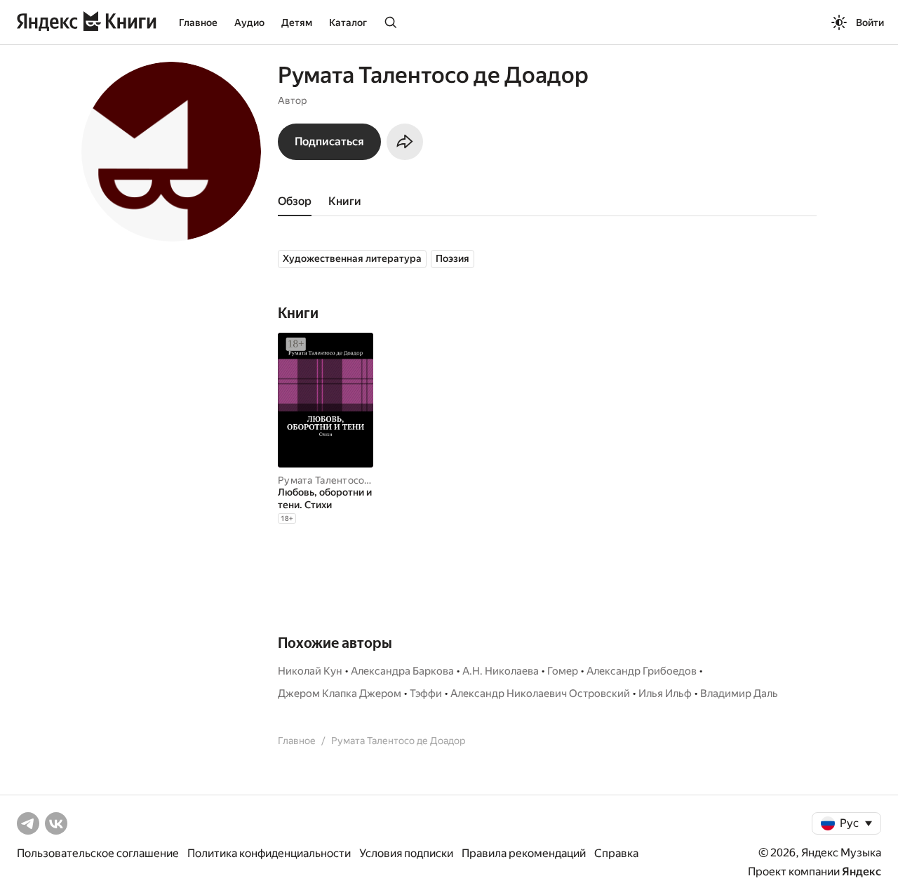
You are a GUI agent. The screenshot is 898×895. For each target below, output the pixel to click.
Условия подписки (406, 853)
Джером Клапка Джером (339, 693)
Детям (296, 22)
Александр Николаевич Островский (540, 693)
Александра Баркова (402, 671)
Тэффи (426, 693)
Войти (870, 22)
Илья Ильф (665, 693)
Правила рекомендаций (524, 853)
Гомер (562, 671)
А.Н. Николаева (500, 671)
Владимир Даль (739, 693)
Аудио (249, 22)
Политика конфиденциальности (269, 853)
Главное (198, 22)
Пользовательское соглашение (98, 853)
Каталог (348, 22)
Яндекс (861, 871)
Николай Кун (310, 671)
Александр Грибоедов (642, 671)
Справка (616, 853)
